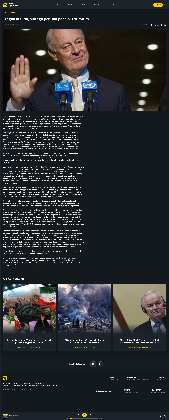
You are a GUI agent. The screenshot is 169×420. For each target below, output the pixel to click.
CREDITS (31, 389)
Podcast (70, 4)
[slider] (71, 418)
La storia (111, 4)
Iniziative (97, 4)
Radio (57, 4)
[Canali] (165, 416)
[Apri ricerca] (165, 5)
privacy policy (8, 389)
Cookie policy (20, 389)
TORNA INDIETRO (10, 13)
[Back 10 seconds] (78, 415)
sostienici (158, 4)
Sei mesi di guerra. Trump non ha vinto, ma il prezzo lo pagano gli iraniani (29, 341)
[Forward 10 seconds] (90, 415)
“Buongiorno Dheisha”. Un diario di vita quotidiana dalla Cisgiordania (84, 341)
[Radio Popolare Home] (10, 4)
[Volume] (161, 416)
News (83, 4)
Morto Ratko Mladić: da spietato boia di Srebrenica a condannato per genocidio (139, 341)
